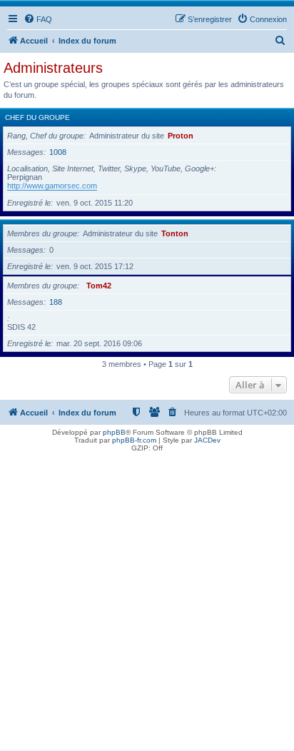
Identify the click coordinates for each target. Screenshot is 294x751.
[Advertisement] (147, 602)
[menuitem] (38, 19)
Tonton (174, 233)
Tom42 (98, 285)
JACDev (207, 440)
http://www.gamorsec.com (52, 185)
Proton (180, 135)
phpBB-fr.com (134, 440)
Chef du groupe (37, 117)
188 (55, 302)
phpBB (114, 432)
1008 (57, 152)
